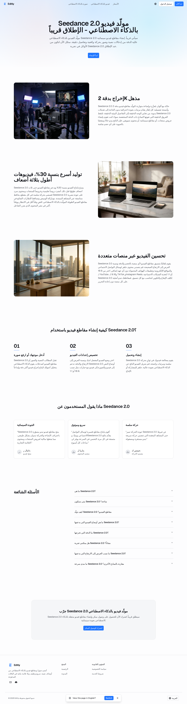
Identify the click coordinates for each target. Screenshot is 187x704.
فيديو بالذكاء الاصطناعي (100, 4)
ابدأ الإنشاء (93, 55)
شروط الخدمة (98, 673)
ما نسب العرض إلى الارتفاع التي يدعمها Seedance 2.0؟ (100, 553)
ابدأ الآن (179, 4)
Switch (109, 698)
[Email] (10, 682)
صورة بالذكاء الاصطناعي (78, 4)
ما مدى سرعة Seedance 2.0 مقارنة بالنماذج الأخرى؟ (99, 563)
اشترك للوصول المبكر (93, 628)
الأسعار (116, 4)
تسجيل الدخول (166, 4)
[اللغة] (155, 4)
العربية (174, 698)
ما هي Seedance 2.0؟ (85, 491)
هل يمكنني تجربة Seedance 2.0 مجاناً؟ (92, 543)
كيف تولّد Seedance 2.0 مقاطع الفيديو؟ (93, 511)
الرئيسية (64, 669)
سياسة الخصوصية (99, 669)
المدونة (64, 673)
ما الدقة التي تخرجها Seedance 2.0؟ (91, 532)
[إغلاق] (117, 698)
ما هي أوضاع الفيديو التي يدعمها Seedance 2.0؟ (96, 522)
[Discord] (16, 682)
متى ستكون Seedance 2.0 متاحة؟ (90, 501)
